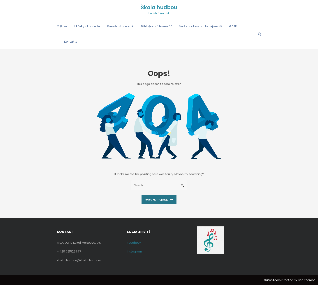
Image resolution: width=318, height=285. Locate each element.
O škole (62, 26)
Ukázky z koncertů (87, 26)
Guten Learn (272, 280)
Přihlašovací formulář (156, 26)
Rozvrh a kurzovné (120, 26)
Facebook (134, 243)
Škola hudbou (159, 7)
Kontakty (70, 42)
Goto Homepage (157, 199)
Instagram (134, 251)
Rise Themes (306, 280)
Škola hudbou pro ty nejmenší (200, 26)
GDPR (233, 26)
